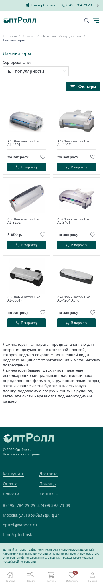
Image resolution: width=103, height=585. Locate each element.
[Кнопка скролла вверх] (77, 559)
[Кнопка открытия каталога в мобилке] (96, 20)
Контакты (48, 494)
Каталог (29, 36)
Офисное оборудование (61, 36)
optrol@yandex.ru (20, 525)
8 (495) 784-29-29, (19, 505)
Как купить (13, 473)
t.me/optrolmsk (17, 534)
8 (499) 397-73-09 (53, 505)
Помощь (47, 483)
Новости (11, 494)
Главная (10, 36)
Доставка (48, 473)
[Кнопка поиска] (87, 21)
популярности (29, 71)
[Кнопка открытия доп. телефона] (97, 5)
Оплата (10, 483)
